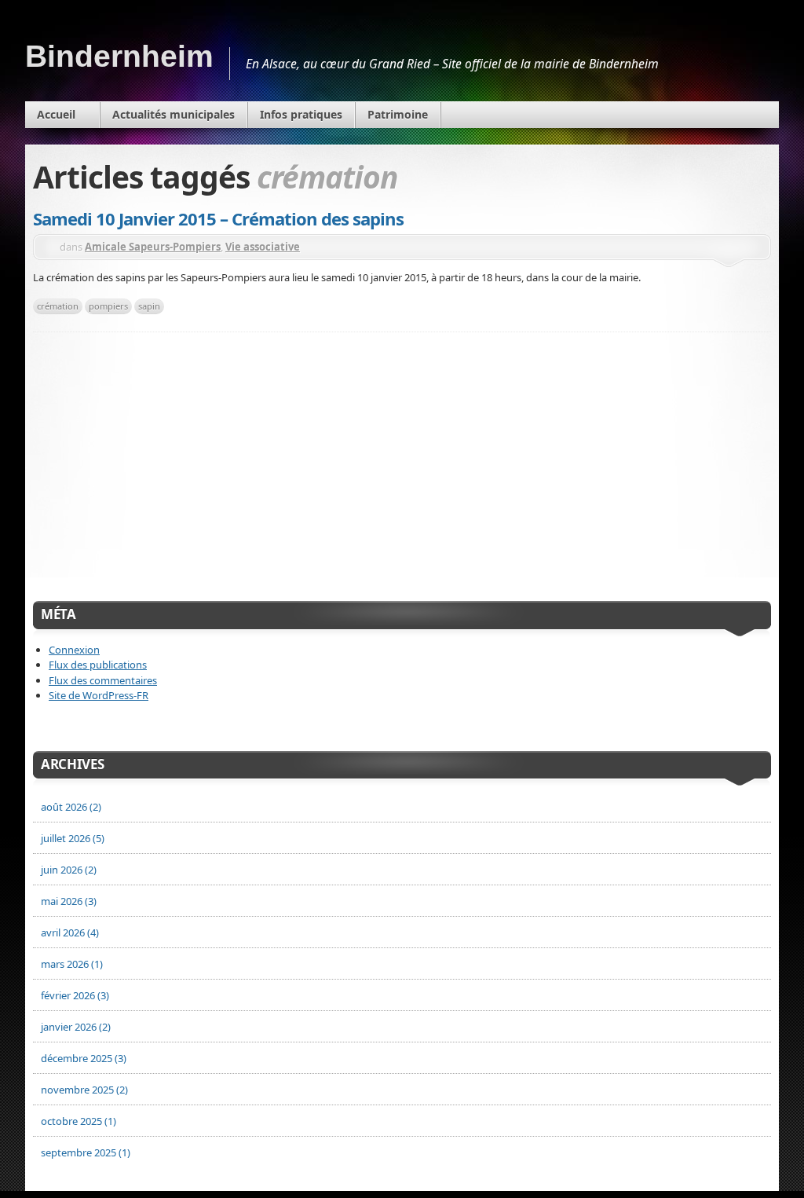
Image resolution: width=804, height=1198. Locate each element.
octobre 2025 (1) (78, 1121)
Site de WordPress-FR (98, 695)
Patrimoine (397, 114)
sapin (149, 306)
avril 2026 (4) (70, 932)
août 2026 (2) (71, 807)
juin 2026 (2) (69, 870)
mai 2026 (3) (69, 901)
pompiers (108, 306)
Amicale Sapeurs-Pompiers (153, 247)
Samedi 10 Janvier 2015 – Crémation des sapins (218, 218)
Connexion (74, 650)
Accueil (56, 114)
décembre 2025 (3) (83, 1058)
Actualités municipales (173, 114)
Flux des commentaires (103, 680)
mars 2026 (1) (72, 964)
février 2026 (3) (75, 995)
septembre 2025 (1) (85, 1152)
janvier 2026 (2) (76, 1027)
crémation (58, 306)
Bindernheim (119, 56)
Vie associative (262, 247)
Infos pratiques (301, 114)
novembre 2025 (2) (84, 1090)
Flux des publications (98, 665)
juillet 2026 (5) (72, 838)
